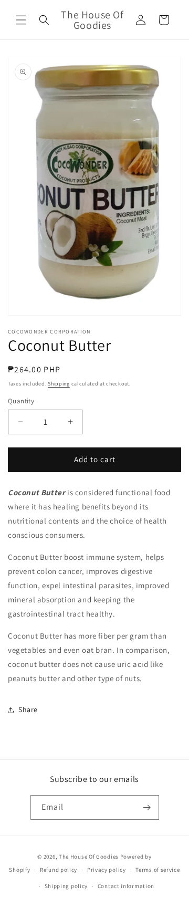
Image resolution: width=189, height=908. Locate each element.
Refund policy (58, 869)
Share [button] (28, 709)
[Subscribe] (147, 807)
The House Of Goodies (89, 856)
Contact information (126, 886)
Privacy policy (106, 869)
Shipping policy (66, 886)
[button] (21, 20)
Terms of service (157, 869)
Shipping (59, 383)
